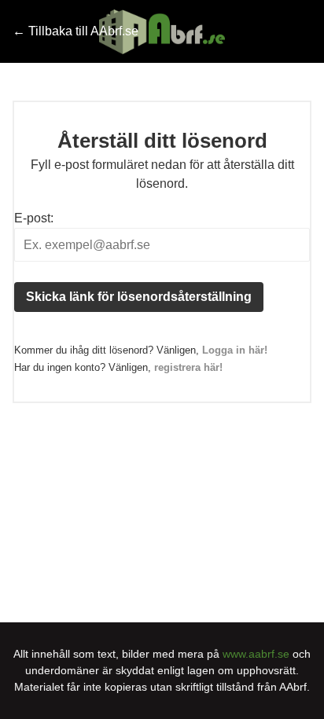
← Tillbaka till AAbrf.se (75, 31)
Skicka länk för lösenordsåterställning (139, 296)
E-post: (33, 218)
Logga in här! (234, 350)
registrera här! (188, 367)
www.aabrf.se (256, 653)
